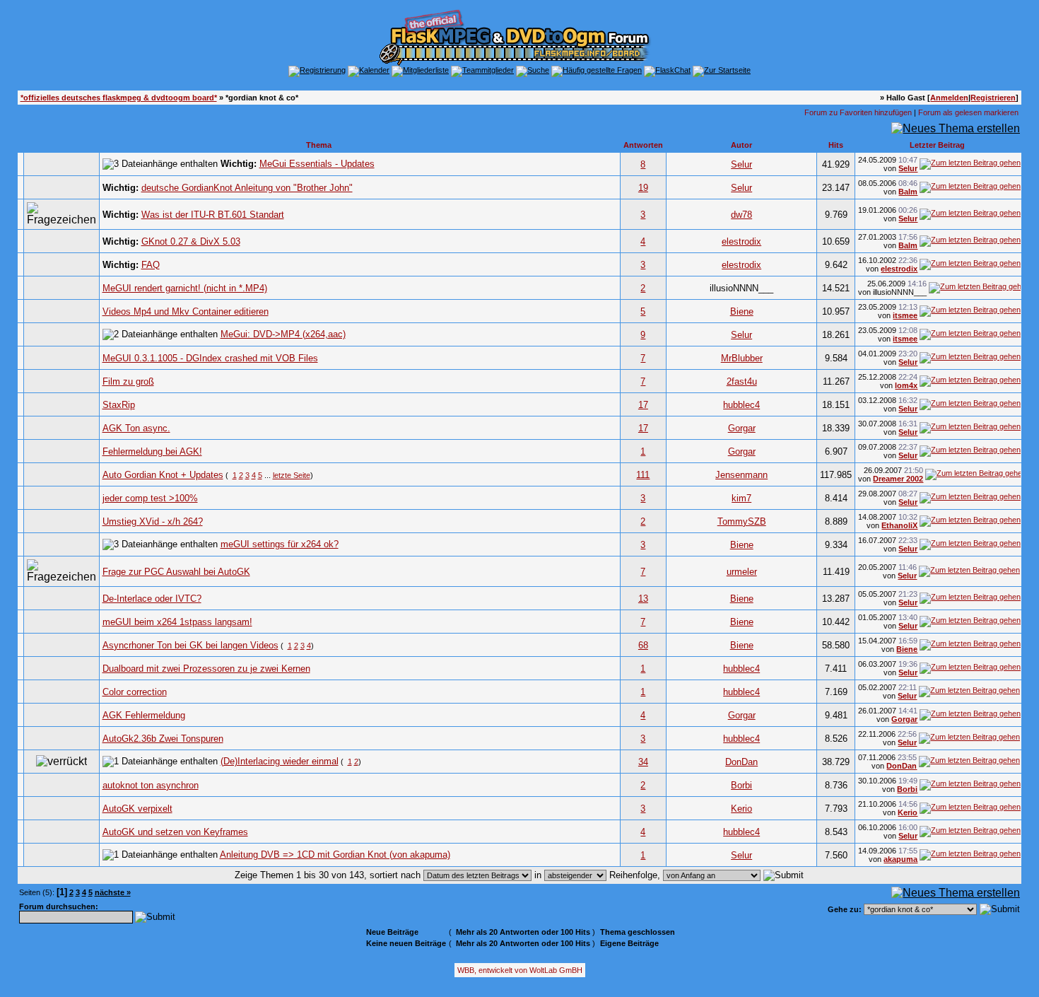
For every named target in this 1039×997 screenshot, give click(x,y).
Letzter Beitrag (937, 145)
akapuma (900, 859)
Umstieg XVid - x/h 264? (152, 521)
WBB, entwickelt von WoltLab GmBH (519, 970)
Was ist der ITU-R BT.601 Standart (212, 214)
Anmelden (949, 97)
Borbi (741, 785)
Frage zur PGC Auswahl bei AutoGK (176, 571)
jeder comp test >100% (150, 498)
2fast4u (742, 381)
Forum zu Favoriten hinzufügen (858, 112)
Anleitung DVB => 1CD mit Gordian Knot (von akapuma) (335, 854)
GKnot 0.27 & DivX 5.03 (190, 241)
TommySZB (741, 521)
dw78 (741, 214)
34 (643, 762)
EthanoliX (899, 525)
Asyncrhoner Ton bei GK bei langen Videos (190, 645)
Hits (835, 145)
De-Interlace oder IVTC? (151, 598)
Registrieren (993, 97)
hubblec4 (741, 405)
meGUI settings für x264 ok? (280, 544)
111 (643, 475)
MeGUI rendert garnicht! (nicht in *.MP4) (184, 288)
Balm (907, 191)
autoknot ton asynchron (150, 785)
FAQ (150, 265)
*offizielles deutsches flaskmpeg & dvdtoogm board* (118, 97)
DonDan (741, 762)
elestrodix (741, 241)
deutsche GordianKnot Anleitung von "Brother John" (247, 187)
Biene (741, 311)
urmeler (742, 571)
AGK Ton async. (136, 428)
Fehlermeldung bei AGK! (152, 451)
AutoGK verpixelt (137, 808)
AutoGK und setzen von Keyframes (175, 832)
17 (643, 405)
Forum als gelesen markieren (968, 112)
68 (643, 645)
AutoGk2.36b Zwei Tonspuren (162, 738)
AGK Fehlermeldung (143, 715)
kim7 (741, 498)
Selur (741, 164)
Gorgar (742, 428)
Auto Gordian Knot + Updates (162, 475)
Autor (741, 145)
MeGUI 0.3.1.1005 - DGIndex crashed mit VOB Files (210, 358)
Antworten (643, 145)
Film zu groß (128, 381)
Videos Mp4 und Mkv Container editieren (185, 311)
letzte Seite (291, 475)
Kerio (741, 808)
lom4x (906, 385)
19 (643, 187)
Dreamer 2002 (898, 478)
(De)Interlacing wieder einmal (280, 761)
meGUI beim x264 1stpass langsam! (177, 622)
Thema (318, 145)
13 (643, 598)
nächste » (113, 892)
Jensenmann (741, 475)
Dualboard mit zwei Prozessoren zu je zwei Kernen (206, 668)
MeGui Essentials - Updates (317, 163)
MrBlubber (742, 358)
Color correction (134, 692)
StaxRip (118, 405)
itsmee (905, 315)
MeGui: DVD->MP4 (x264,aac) (283, 334)
